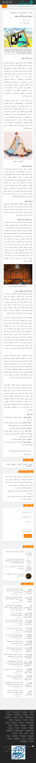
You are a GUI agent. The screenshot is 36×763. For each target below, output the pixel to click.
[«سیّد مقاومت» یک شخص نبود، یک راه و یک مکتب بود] (18, 568)
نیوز (32, 733)
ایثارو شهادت (16, 712)
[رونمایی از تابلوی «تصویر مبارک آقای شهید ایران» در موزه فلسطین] (18, 656)
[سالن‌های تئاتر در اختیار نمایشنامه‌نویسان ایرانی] (18, 615)
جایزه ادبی (17, 714)
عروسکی (24, 725)
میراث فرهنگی (29, 730)
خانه (30, 12)
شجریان (15, 722)
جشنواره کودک (29, 717)
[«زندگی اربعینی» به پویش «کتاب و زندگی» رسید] (18, 630)
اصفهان (25, 712)
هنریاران (29, 466)
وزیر (9, 736)
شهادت (31, 725)
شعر (25, 464)
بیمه (8, 712)
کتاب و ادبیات (22, 12)
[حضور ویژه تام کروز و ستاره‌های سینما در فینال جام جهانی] (18, 650)
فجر (10, 725)
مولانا (19, 464)
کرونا (32, 741)
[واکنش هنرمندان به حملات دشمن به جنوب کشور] (18, 671)
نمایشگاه (10, 730)
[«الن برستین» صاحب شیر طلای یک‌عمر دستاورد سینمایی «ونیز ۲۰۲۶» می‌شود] (18, 693)
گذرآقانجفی (24, 741)
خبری (15, 717)
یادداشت (13, 12)
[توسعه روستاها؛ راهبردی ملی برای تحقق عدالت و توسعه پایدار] (18, 636)
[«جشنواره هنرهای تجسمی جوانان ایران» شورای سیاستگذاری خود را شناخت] (18, 600)
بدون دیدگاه (27, 454)
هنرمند (15, 733)
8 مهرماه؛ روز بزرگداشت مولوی (23, 16)
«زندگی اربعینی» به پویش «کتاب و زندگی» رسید (18, 476)
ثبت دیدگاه (28, 536)
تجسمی (25, 714)
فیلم (18, 728)
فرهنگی (24, 728)
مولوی (13, 464)
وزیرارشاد (31, 738)
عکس (16, 725)
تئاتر (32, 714)
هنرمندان (31, 736)
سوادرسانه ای (30, 722)
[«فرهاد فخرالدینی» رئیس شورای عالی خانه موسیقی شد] (18, 677)
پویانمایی (17, 738)
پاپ (24, 738)
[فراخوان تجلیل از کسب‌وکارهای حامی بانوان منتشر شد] (18, 643)
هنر (8, 464)
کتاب (10, 738)
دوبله (32, 720)
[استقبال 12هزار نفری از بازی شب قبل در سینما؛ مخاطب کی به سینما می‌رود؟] (18, 623)
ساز (11, 720)
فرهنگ (31, 728)
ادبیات (31, 712)
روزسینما (18, 720)
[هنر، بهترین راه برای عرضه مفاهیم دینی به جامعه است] (18, 576)
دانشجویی (8, 717)
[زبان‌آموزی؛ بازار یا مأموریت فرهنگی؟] (18, 554)
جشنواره (9, 714)
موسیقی (11, 728)
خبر (30, 464)
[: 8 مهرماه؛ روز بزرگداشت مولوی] (5, 26)
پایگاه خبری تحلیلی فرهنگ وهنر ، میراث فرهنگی (6, 749)
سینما (21, 722)
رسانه (25, 720)
